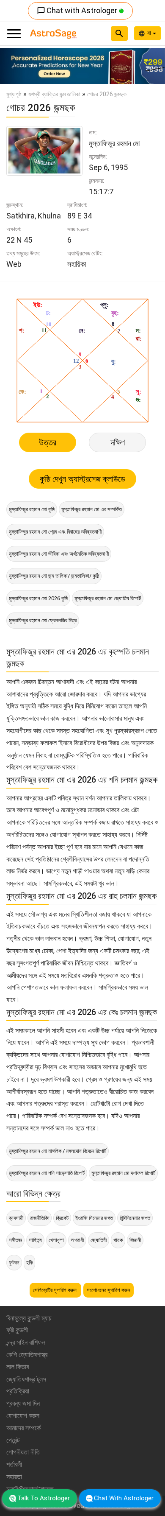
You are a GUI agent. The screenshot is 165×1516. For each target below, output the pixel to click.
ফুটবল (14, 1262)
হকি (29, 1262)
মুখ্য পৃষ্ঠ (14, 94)
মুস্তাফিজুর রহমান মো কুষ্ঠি (32, 509)
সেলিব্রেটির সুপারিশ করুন (55, 1290)
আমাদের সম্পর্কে (23, 1428)
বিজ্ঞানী (135, 1240)
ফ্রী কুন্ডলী (17, 1330)
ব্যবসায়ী (16, 1218)
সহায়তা (14, 1477)
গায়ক (118, 1240)
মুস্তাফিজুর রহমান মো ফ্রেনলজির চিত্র (43, 620)
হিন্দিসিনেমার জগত (135, 1218)
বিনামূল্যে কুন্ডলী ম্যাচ (29, 1318)
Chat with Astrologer (78, 10)
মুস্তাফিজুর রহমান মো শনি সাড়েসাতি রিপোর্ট (47, 1173)
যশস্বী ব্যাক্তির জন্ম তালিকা (54, 94)
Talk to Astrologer (43, 1498)
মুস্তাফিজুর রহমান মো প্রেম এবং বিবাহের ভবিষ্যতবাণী (55, 532)
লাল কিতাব (17, 1367)
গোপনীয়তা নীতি (23, 1452)
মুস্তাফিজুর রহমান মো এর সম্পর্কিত (91, 509)
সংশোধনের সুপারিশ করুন (108, 1290)
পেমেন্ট (12, 1440)
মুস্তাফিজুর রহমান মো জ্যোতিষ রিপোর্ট (107, 598)
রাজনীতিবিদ (39, 1218)
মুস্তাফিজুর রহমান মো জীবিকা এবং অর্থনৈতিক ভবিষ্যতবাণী (59, 554)
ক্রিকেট (62, 1218)
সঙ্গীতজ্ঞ (15, 1240)
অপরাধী (77, 1240)
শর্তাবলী (14, 1464)
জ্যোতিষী (99, 1240)
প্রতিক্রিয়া (17, 1391)
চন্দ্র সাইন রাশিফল (25, 1342)
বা (150, 33)
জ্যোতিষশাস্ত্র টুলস (26, 1379)
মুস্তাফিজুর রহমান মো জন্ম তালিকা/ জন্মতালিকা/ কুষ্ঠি (54, 576)
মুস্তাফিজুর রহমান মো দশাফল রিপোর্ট (123, 1173)
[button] (12, 66)
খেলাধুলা (56, 1240)
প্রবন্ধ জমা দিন (23, 1403)
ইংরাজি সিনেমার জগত (94, 1218)
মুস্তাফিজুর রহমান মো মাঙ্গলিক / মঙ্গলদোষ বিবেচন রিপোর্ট (57, 1151)
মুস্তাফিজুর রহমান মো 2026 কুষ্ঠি (38, 598)
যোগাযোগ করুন (22, 1416)
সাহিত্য (35, 1240)
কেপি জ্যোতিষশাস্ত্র (26, 1355)
